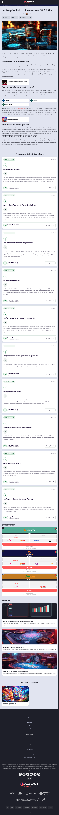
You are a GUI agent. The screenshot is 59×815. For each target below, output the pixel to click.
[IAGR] (12, 793)
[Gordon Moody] (44, 793)
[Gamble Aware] (26, 799)
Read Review (29, 546)
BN (29, 778)
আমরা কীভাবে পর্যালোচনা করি (29, 757)
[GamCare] (31, 793)
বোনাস (29, 717)
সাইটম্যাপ (29, 728)
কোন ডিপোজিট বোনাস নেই (20, 108)
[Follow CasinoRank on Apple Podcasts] (38, 774)
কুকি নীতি (29, 812)
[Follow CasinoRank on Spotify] (35, 774)
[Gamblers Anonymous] (20, 793)
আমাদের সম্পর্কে (29, 749)
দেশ (29, 725)
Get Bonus (29, 544)
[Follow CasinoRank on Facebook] (20, 774)
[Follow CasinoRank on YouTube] (31, 774)
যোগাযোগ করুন (29, 752)
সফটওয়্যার (29, 723)
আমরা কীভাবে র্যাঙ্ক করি (29, 755)
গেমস (29, 720)
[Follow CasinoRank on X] (27, 774)
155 (30, 739)
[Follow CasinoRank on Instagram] (24, 774)
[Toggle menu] (2, 2)
